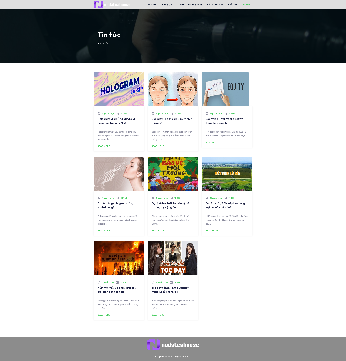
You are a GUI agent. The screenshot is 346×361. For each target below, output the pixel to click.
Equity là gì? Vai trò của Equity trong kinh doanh (224, 121)
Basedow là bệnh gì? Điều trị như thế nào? (172, 121)
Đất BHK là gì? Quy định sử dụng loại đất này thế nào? (225, 205)
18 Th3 (177, 198)
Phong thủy (195, 4)
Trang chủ (151, 4)
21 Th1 (123, 282)
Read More (104, 146)
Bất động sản (215, 4)
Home (96, 43)
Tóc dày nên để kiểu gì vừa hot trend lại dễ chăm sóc (170, 289)
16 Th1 (177, 282)
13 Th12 (123, 113)
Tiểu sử (232, 4)
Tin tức (246, 4)
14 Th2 (231, 198)
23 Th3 (123, 198)
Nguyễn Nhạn (108, 113)
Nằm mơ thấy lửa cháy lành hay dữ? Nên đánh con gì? (117, 289)
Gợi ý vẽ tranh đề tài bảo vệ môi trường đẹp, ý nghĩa (171, 205)
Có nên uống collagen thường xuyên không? (116, 205)
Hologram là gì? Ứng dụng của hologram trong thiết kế (116, 121)
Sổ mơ (180, 4)
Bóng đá (167, 4)
